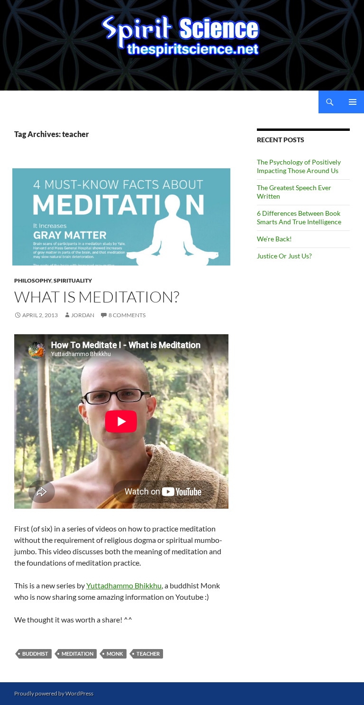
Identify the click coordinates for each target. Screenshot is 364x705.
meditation (77, 653)
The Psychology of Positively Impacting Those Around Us (299, 166)
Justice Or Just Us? (284, 256)
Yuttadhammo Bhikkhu (124, 585)
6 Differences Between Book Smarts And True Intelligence (299, 217)
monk (115, 653)
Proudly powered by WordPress (53, 693)
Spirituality (73, 280)
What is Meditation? (96, 296)
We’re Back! (274, 239)
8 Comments (127, 315)
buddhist (35, 653)
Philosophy (32, 280)
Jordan (82, 315)
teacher (148, 653)
